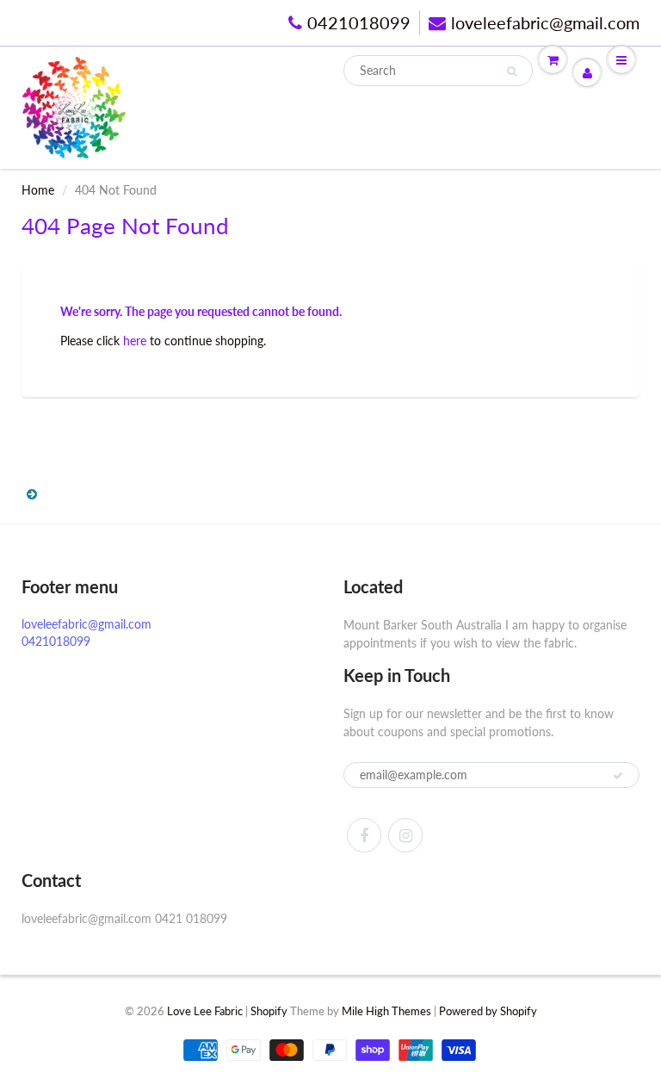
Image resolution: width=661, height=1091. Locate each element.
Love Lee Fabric (205, 1011)
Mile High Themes (386, 1011)
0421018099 (359, 22)
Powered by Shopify (488, 1011)
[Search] (511, 71)
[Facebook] (364, 835)
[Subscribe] (618, 776)
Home (38, 190)
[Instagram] (405, 835)
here (134, 340)
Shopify (268, 1011)
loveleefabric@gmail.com (545, 22)
